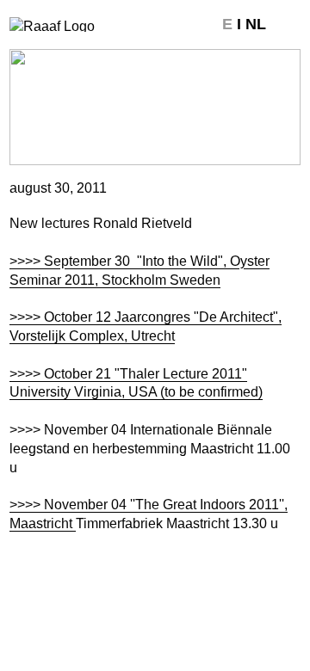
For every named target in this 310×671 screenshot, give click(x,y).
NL (255, 24)
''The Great (161, 504)
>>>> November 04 (68, 504)
